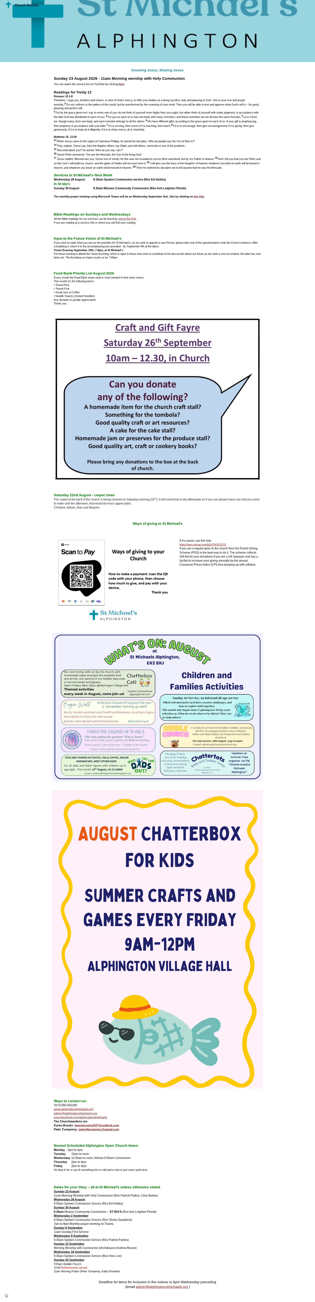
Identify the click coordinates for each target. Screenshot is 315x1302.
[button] (6, 1295)
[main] (157, 134)
